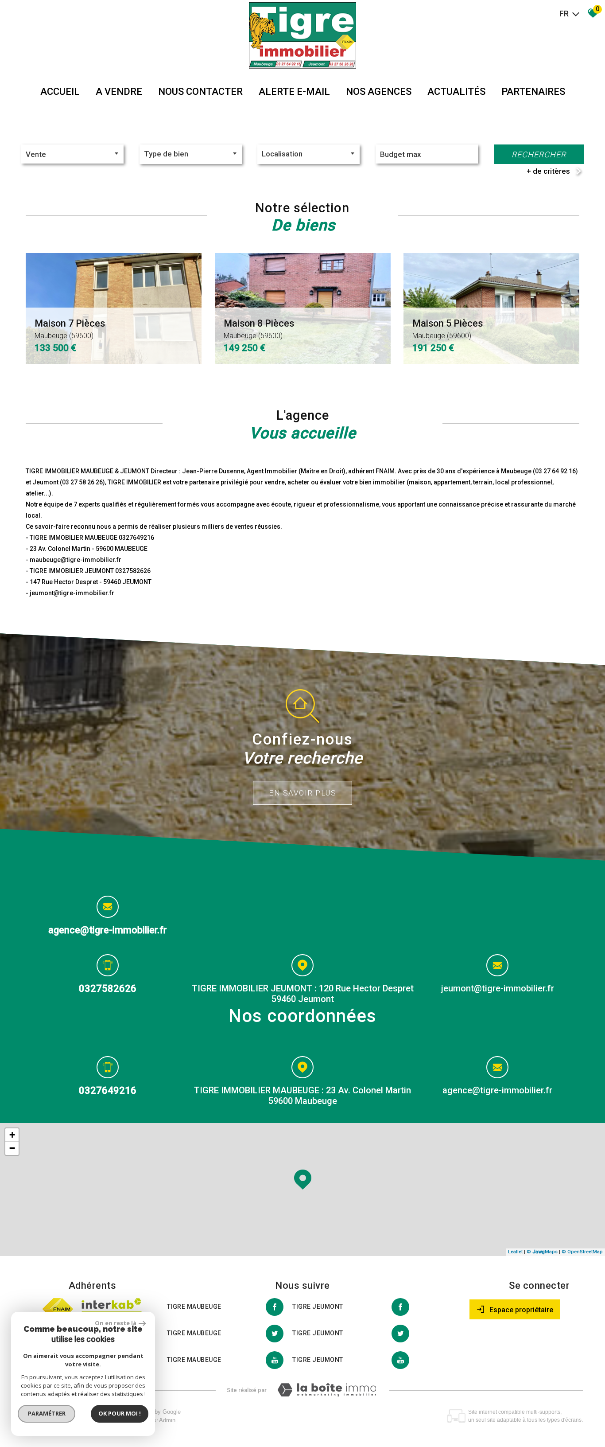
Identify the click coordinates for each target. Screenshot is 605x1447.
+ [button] (12, 1134)
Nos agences (378, 91)
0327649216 (107, 1090)
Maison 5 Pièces (76, 329)
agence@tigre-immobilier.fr (107, 930)
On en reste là (115, 1323)
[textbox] (190, 153)
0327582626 (107, 988)
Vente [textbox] (36, 154)
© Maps (542, 1252)
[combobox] (72, 154)
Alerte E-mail (294, 91)
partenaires (533, 91)
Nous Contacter (200, 91)
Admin (167, 1420)
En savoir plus (302, 792)
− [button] (12, 1148)
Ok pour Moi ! (119, 1413)
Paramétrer (47, 1413)
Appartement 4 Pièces (460, 329)
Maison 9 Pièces (259, 329)
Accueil (60, 91)
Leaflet (515, 1252)
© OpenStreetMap (582, 1252)
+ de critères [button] (548, 171)
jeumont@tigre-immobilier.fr (497, 988)
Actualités (456, 91)
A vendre (119, 91)
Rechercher (539, 154)
